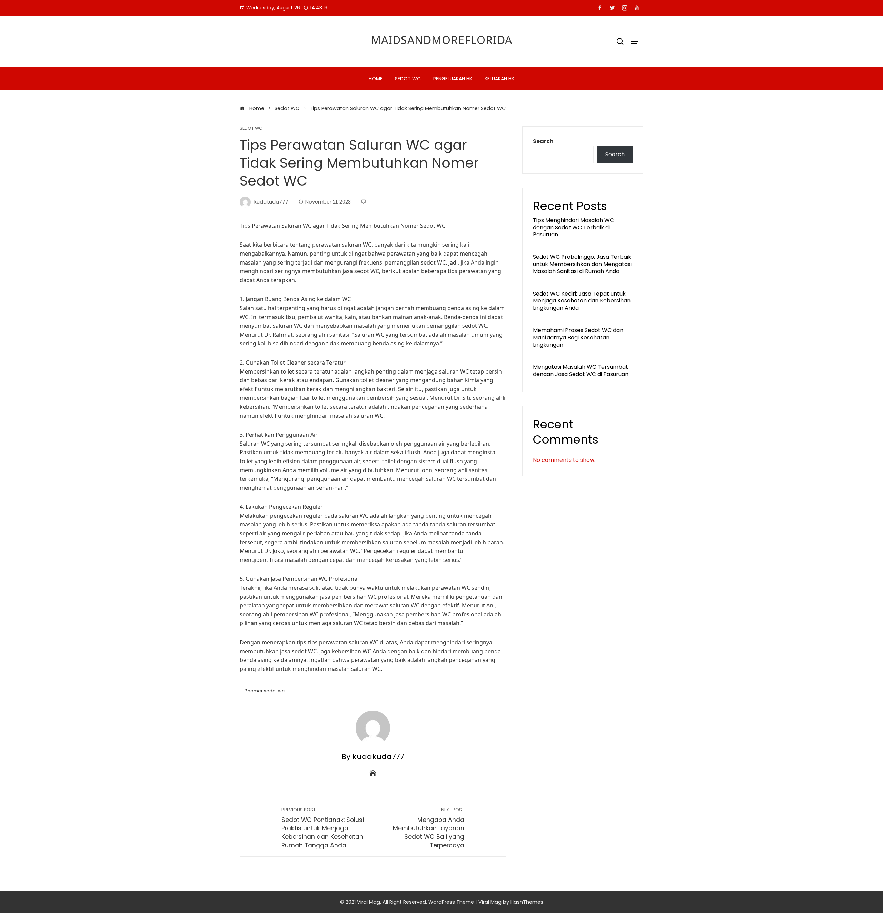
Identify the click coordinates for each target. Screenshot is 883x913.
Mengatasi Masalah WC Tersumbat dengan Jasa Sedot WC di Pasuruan (580, 370)
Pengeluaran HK (452, 78)
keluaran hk (499, 78)
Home (376, 78)
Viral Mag (490, 902)
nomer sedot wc (266, 691)
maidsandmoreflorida (441, 39)
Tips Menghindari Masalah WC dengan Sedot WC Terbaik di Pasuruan (573, 227)
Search (543, 141)
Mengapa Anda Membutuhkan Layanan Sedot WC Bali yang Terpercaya (428, 828)
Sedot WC (408, 78)
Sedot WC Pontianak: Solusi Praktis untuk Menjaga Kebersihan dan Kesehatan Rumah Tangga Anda (322, 828)
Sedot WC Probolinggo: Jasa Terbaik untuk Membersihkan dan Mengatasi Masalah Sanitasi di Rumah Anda (582, 264)
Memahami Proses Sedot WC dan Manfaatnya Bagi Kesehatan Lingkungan (578, 337)
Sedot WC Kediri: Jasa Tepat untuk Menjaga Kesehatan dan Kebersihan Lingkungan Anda (582, 301)
